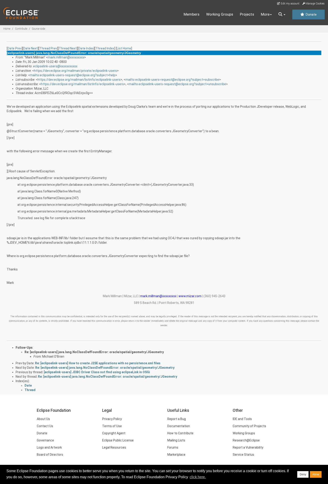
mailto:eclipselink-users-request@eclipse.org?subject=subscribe (172, 79)
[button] (281, 14)
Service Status (243, 454)
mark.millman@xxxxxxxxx (66, 57)
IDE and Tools (242, 419)
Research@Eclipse (246, 440)
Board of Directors (50, 454)
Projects (247, 14)
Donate (311, 14)
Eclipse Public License (118, 440)
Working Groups (219, 14)
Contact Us (45, 426)
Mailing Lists (176, 440)
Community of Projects (249, 426)
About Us (43, 419)
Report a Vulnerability (248, 447)
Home (6, 28)
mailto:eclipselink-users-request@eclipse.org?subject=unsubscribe (177, 84)
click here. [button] (198, 477)
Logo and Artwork (49, 447)
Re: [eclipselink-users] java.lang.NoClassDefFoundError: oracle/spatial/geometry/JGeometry (94, 352)
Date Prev (15, 48)
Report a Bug (176, 419)
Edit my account (289, 3)
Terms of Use (112, 426)
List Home (124, 48)
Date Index (86, 48)
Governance (45, 440)
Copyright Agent (113, 433)
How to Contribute (180, 433)
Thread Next (68, 48)
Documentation (178, 426)
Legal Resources (114, 447)
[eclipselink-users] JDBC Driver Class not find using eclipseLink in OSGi (97, 372)
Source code (38, 28)
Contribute (21, 28)
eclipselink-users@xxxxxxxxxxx (55, 66)
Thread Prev (48, 48)
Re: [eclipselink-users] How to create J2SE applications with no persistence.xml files (97, 363)
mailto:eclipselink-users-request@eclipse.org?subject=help (72, 75)
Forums (172, 447)
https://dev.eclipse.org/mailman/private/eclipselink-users (75, 70)
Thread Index (104, 48)
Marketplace (176, 454)
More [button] (265, 14)
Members (191, 14)
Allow (315, 474)
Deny (303, 474)
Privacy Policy (112, 419)
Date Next (30, 48)
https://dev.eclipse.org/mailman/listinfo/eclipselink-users (78, 79)
